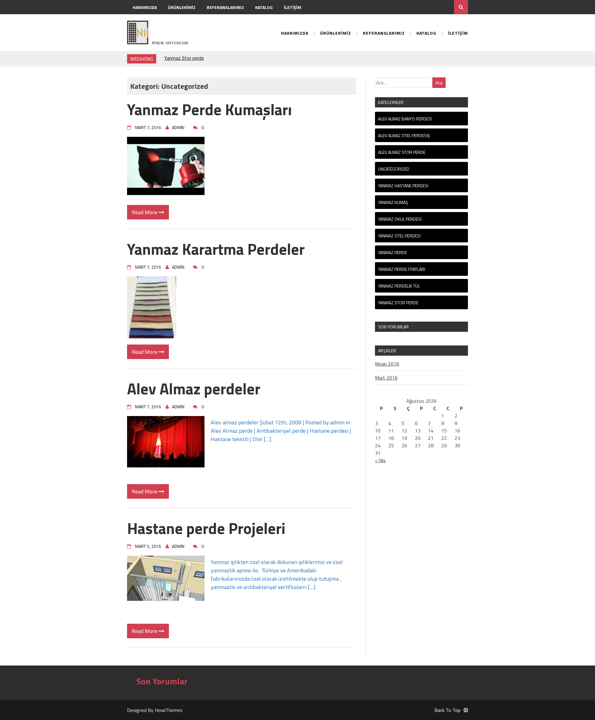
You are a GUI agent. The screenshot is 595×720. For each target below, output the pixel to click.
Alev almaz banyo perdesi (405, 118)
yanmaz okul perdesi (399, 219)
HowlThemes (169, 710)
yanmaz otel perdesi (399, 235)
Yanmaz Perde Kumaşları (209, 109)
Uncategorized (393, 169)
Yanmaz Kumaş (393, 202)
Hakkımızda (145, 7)
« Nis (380, 460)
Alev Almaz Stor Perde (401, 152)
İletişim (292, 7)
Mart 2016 (386, 377)
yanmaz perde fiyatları (401, 269)
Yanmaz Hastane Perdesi (190, 59)
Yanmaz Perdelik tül (399, 286)
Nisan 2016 (387, 363)
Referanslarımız (225, 7)
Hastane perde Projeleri (206, 528)
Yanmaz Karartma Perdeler (216, 249)
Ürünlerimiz (182, 7)
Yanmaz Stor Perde (398, 302)
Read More (145, 212)
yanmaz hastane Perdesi (403, 185)
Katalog (264, 7)
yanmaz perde (392, 252)
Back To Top (447, 710)
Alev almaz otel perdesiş (404, 135)
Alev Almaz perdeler (193, 388)
